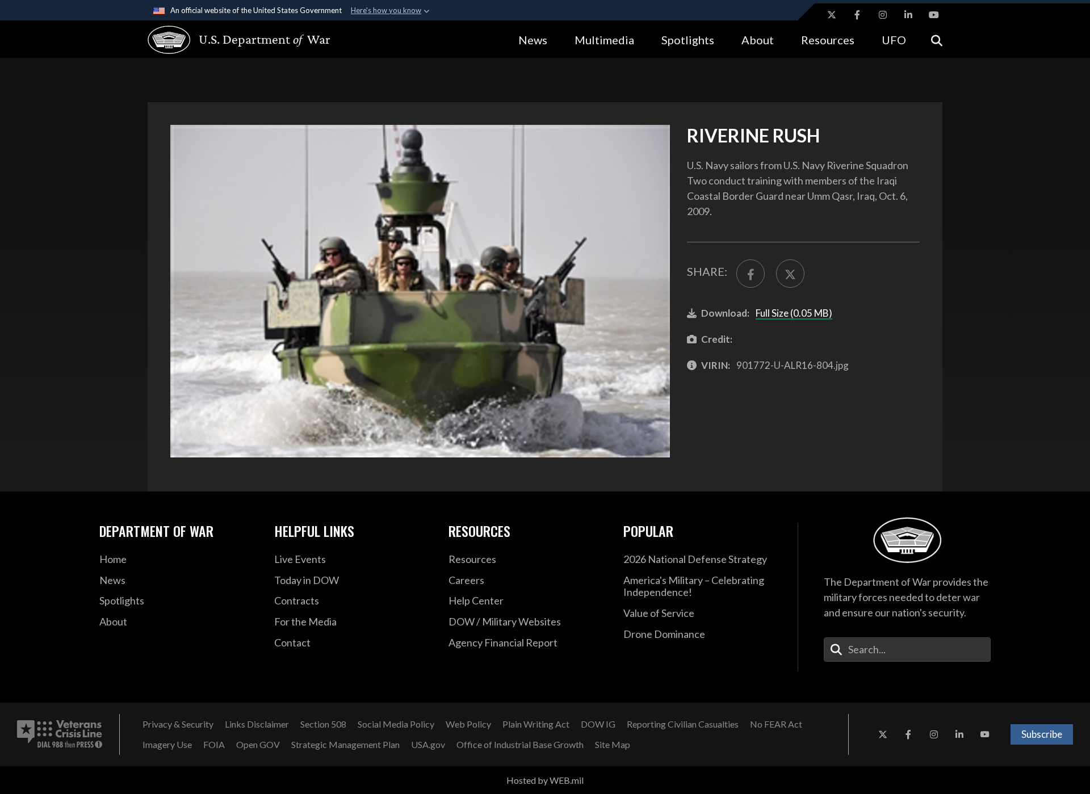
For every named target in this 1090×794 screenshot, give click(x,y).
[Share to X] (790, 273)
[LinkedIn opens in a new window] (908, 14)
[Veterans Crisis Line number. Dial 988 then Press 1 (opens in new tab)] (59, 734)
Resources (827, 40)
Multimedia (604, 40)
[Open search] (937, 39)
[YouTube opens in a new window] (933, 14)
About (757, 40)
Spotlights (687, 40)
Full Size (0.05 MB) (794, 313)
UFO (894, 40)
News (532, 40)
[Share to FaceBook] (750, 273)
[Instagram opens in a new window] (882, 14)
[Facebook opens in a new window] (857, 14)
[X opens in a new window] (831, 14)
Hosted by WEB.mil (545, 780)
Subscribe (1041, 734)
